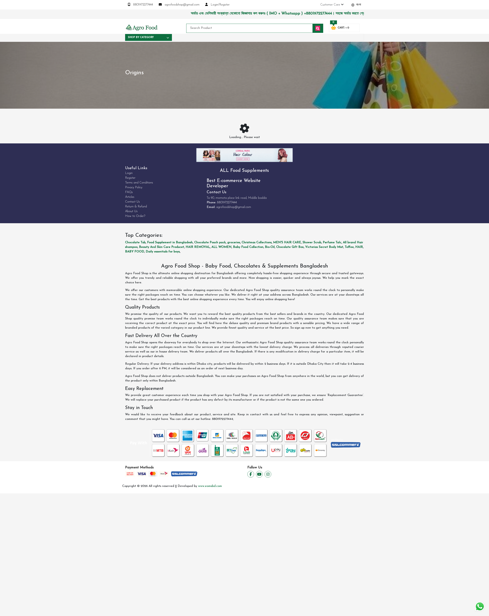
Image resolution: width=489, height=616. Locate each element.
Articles (129, 197)
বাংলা (358, 4)
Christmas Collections (257, 242)
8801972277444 (142, 4)
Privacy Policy (133, 187)
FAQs (129, 192)
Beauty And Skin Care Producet (161, 247)
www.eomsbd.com (210, 486)
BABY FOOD (134, 251)
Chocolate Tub (135, 242)
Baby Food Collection (248, 247)
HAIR (359, 247)
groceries (233, 242)
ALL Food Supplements (244, 170)
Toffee (349, 247)
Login (129, 173)
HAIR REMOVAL (198, 247)
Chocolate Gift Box (290, 247)
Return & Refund (136, 206)
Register (130, 177)
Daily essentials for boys (163, 251)
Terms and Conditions (139, 182)
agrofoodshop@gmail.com (181, 4)
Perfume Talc (332, 242)
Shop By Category (141, 37)
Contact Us (132, 201)
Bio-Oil (270, 247)
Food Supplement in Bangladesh (170, 242)
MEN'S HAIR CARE (287, 242)
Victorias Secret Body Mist (324, 247)
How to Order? (135, 216)
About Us (131, 211)
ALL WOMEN (221, 247)
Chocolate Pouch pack (210, 242)
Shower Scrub (312, 242)
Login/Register (220, 4)
